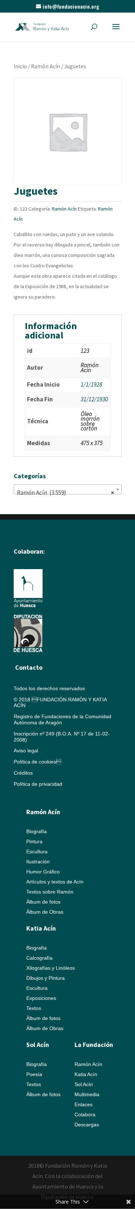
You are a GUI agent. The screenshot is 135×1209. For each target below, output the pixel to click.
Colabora (85, 1114)
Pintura (34, 841)
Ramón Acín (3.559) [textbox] (65, 493)
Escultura (37, 851)
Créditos (23, 773)
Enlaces (84, 1104)
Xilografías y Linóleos (50, 968)
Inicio (20, 66)
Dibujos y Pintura (45, 978)
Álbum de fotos (43, 902)
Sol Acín (84, 1084)
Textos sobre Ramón (49, 892)
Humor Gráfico (43, 872)
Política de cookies (37, 762)
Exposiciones (41, 998)
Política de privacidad (38, 784)
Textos (33, 1008)
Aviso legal (26, 750)
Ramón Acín (45, 66)
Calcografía (39, 958)
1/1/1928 (91, 384)
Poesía (34, 1074)
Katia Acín (41, 928)
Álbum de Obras (44, 912)
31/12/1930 (94, 399)
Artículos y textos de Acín (55, 882)
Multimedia (87, 1094)
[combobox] (68, 489)
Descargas (87, 1124)
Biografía (36, 831)
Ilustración (38, 861)
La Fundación (94, 1044)
